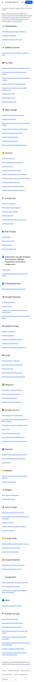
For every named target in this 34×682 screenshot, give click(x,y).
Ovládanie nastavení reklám (9, 482)
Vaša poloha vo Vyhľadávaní (9, 35)
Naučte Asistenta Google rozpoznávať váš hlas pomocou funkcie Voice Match (16, 643)
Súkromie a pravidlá (7, 245)
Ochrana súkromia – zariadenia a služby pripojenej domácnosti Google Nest (14, 591)
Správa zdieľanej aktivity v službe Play (11, 207)
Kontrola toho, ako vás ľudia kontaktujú (11, 402)
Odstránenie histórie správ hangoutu (11, 394)
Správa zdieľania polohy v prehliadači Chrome (13, 437)
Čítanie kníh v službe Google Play (10, 211)
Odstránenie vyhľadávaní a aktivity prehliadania (13, 31)
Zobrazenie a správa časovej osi (10, 141)
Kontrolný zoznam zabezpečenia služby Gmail (13, 376)
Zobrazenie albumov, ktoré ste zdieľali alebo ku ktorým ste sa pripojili (15, 517)
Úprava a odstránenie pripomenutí (10, 551)
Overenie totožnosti (7, 306)
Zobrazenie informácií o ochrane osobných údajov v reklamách (15, 477)
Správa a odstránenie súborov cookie (11, 433)
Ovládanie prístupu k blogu (8, 499)
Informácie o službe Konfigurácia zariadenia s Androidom (16, 178)
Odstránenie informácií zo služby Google (12, 39)
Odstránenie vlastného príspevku (10, 343)
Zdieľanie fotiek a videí (7, 522)
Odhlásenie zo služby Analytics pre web (12, 569)
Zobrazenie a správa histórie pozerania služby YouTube (16, 68)
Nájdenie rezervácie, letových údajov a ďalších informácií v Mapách (16, 124)
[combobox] (9, 679)
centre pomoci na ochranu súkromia (20, 664)
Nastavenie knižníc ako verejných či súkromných (14, 289)
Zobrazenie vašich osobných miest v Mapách (13, 115)
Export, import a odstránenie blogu (10, 495)
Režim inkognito (6, 429)
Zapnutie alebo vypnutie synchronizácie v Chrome (14, 441)
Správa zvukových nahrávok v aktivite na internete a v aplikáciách (14, 638)
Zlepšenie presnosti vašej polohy (10, 137)
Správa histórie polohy (7, 166)
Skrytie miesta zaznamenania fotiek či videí (13, 512)
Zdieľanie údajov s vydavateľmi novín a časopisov (14, 219)
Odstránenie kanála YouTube (9, 102)
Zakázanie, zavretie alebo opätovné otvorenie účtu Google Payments (14, 311)
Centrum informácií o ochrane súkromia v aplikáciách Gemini (15, 54)
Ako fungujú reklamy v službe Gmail (11, 360)
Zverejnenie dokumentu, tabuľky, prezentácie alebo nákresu (14, 274)
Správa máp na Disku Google (9, 249)
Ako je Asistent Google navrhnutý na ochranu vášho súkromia (15, 632)
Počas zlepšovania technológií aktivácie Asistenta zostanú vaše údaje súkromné (14, 653)
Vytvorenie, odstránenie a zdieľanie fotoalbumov (14, 526)
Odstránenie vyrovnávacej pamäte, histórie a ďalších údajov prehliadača (15, 420)
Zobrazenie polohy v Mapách (9, 119)
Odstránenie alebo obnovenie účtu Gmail (12, 372)
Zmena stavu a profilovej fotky (9, 398)
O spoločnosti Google (13, 670)
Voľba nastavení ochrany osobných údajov (12, 415)
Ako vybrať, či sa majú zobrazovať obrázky (12, 364)
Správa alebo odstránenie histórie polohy (12, 133)
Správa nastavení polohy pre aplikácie (11, 170)
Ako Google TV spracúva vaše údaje (11, 182)
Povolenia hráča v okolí (7, 215)
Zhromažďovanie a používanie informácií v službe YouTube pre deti (14, 89)
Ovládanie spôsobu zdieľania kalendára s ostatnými (15, 454)
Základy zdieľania (6, 237)
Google (4, 670)
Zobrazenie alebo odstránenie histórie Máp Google (14, 129)
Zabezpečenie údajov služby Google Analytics (13, 565)
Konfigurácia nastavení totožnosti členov (12, 339)
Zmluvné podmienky (7, 674)
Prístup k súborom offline (8, 241)
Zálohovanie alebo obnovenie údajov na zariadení (14, 174)
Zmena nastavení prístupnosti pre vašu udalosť (13, 458)
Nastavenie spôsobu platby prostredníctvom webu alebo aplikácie (16, 317)
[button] (2, 2)
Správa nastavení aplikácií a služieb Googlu (12, 162)
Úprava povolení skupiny (8, 335)
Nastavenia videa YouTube (8, 98)
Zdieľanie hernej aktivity (8, 223)
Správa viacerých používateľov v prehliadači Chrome (15, 425)
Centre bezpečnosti (17, 21)
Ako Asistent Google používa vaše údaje (12, 627)
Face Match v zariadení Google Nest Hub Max (13, 648)
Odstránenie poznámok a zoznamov (11, 548)
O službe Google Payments (8, 302)
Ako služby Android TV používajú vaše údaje (13, 186)
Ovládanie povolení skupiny (8, 331)
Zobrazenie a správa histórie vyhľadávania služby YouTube (14, 73)
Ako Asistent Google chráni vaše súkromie (12, 623)
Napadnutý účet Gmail (7, 368)
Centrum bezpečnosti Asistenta (10, 619)
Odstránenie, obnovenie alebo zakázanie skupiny (14, 347)
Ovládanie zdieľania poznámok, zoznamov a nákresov (15, 544)
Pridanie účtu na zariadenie (8, 203)
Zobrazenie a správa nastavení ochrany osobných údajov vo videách (16, 79)
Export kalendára (6, 462)
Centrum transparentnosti (21, 674)
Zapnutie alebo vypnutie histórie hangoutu (12, 390)
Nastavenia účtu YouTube (8, 94)
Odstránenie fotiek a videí (8, 530)
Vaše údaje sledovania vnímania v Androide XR (13, 190)
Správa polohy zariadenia (8, 158)
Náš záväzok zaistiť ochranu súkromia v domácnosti (15, 582)
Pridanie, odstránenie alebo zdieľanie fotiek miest (14, 145)
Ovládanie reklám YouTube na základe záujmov (14, 84)
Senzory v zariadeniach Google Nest (11, 586)
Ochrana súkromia (25, 670)
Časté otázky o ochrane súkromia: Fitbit (12, 605)
